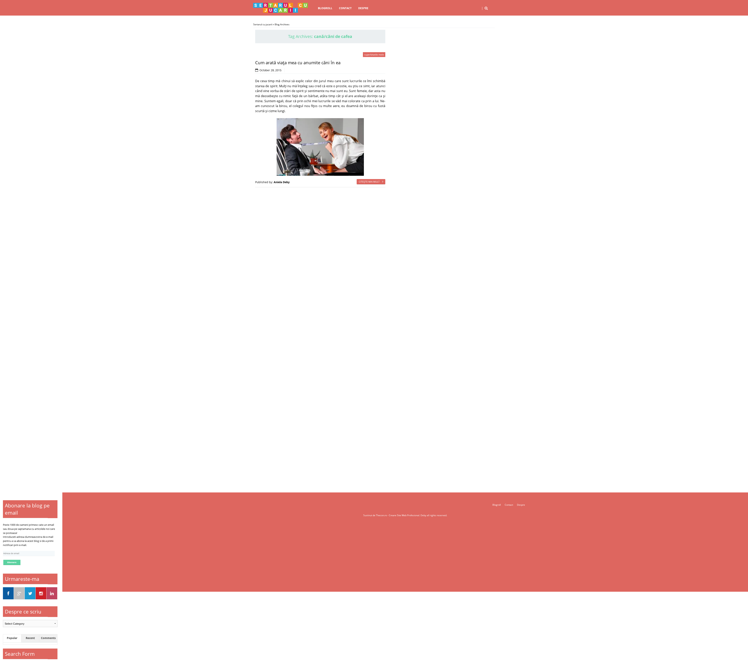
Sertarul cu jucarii (262, 24)
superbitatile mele (374, 54)
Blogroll (325, 8)
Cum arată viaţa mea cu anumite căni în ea (297, 62)
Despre (363, 8)
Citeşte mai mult (369, 181)
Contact (345, 8)
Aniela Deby (282, 182)
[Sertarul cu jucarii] (280, 8)
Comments (48, 638)
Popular (12, 638)
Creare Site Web (398, 515)
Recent (30, 638)
